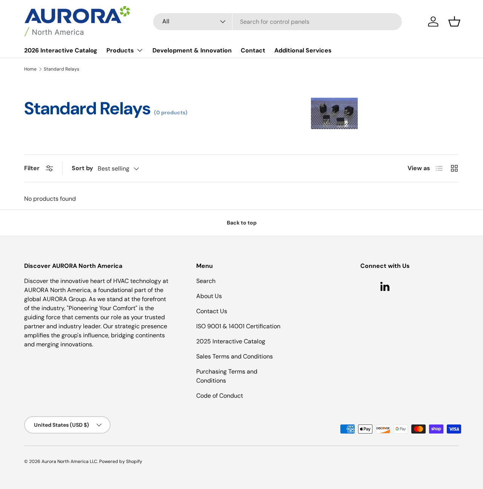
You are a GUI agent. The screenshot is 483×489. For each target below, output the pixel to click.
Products (120, 50)
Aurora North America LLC (69, 461)
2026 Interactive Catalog (60, 50)
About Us (209, 296)
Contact (253, 50)
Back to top (242, 222)
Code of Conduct (219, 396)
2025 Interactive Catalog (230, 341)
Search (205, 281)
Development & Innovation (192, 50)
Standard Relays (61, 69)
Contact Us (211, 311)
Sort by (82, 168)
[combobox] (277, 21)
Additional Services (303, 50)
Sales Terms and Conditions (234, 356)
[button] (454, 21)
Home (30, 69)
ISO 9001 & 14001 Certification (238, 326)
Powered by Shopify (120, 461)
